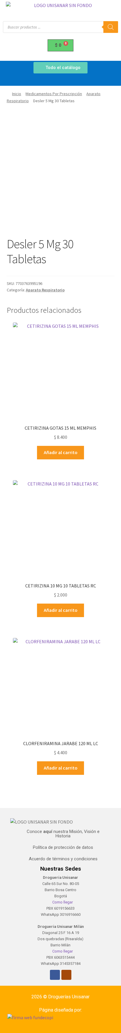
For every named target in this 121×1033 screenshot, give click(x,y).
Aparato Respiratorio (45, 290)
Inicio (16, 93)
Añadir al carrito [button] (61, 452)
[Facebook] (55, 975)
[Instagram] (66, 975)
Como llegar (62, 902)
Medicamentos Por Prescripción (54, 93)
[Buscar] (110, 27)
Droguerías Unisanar (69, 997)
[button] (60, 80)
